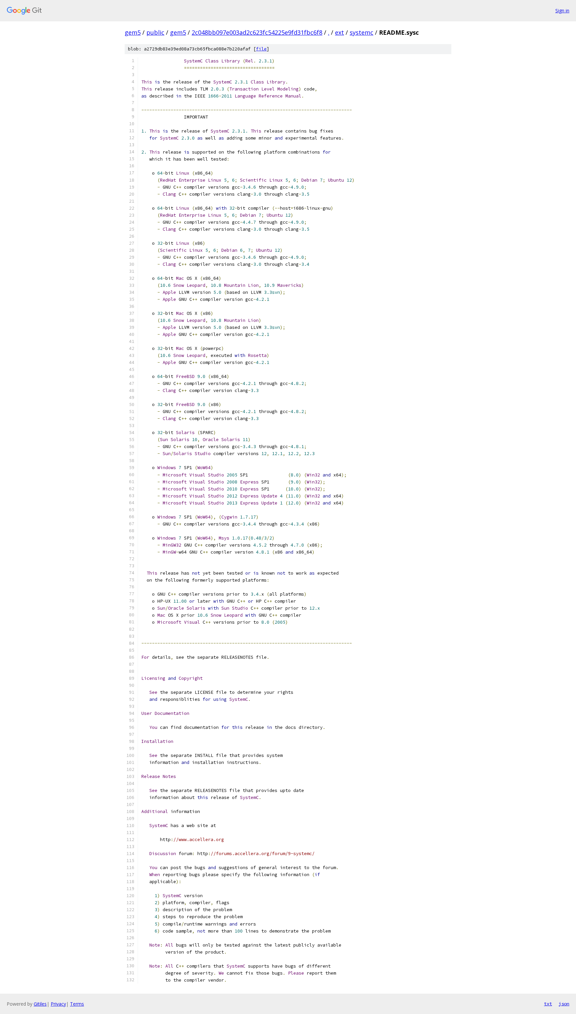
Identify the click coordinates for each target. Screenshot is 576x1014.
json (564, 1004)
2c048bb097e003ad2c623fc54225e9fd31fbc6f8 (257, 32)
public (155, 32)
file (261, 49)
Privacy (58, 1004)
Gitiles (40, 1004)
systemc (361, 32)
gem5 (133, 32)
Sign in (562, 10)
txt (548, 1004)
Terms (77, 1004)
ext (339, 32)
